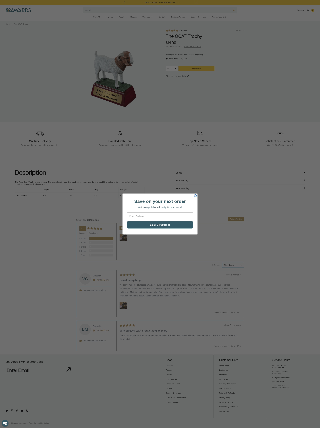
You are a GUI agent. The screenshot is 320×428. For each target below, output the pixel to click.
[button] (5, 423)
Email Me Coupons (160, 225)
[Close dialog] (195, 196)
